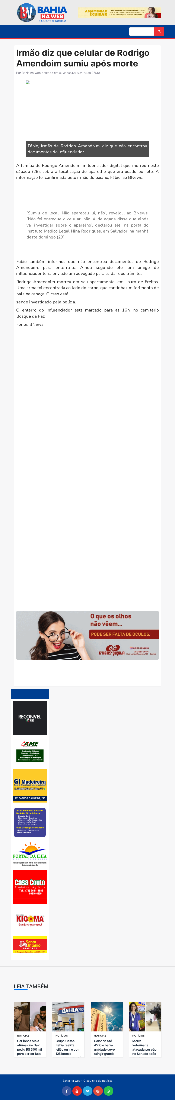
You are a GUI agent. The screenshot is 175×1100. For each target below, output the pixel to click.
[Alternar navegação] (16, 32)
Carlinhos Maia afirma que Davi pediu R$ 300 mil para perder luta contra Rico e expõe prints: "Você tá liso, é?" (29, 1053)
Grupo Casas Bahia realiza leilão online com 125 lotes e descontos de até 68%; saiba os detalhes (68, 1053)
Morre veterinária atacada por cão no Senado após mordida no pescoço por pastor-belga (144, 1053)
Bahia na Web (31, 73)
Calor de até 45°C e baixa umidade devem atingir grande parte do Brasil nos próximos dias (105, 1053)
